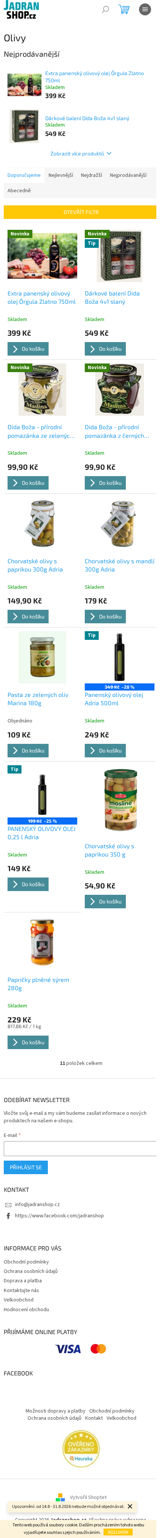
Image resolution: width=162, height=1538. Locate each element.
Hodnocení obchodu (26, 1309)
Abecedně (19, 191)
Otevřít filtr (81, 212)
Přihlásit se (26, 1167)
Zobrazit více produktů (77, 153)
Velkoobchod (19, 1300)
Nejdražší (91, 175)
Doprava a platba (23, 1281)
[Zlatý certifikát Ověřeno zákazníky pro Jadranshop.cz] (81, 1448)
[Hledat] (105, 9)
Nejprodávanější (128, 175)
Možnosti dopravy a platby (56, 1411)
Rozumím (118, 1532)
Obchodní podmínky (26, 1262)
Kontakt (94, 1418)
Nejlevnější (61, 175)
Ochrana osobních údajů (31, 1271)
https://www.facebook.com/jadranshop (59, 1216)
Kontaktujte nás (21, 1290)
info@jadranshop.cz (37, 1204)
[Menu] (145, 9)
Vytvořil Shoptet (88, 1497)
